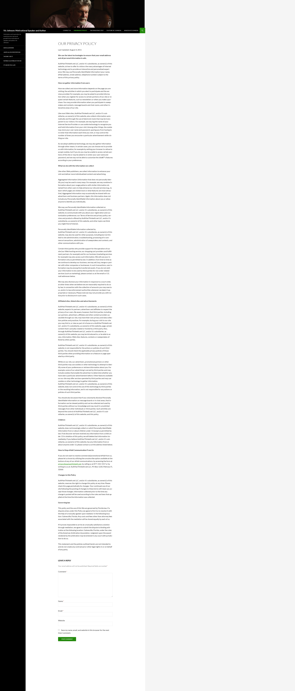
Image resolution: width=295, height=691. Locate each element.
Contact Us (67, 30)
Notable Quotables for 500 (12, 61)
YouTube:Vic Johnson (113, 30)
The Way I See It (8, 56)
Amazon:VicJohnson (131, 30)
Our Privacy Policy (80, 30)
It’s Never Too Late (9, 65)
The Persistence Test (96, 30)
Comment (62, 571)
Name (61, 601)
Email (60, 611)
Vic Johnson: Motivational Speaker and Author (24, 30)
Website (61, 620)
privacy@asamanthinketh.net (69, 464)
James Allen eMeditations (11, 52)
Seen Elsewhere (8, 48)
